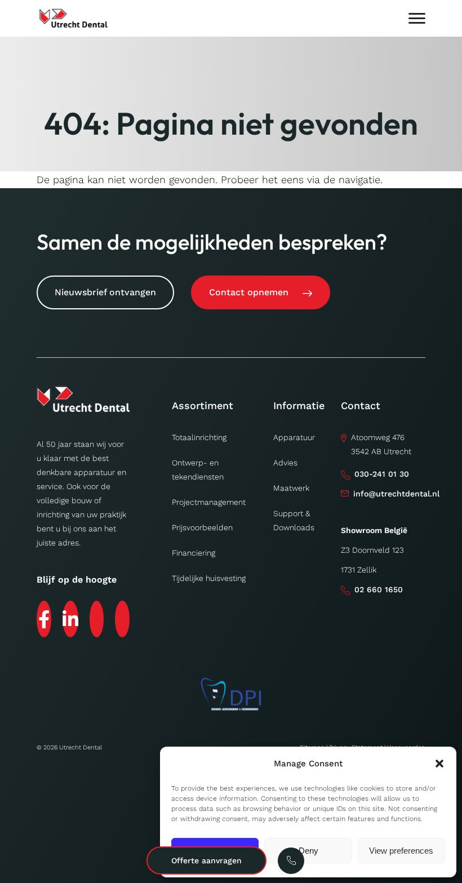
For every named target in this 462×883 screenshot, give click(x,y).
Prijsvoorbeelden (202, 527)
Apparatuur (294, 437)
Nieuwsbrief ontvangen (105, 292)
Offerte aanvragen (206, 860)
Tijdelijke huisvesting (209, 578)
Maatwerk (291, 487)
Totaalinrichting (199, 437)
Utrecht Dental (80, 747)
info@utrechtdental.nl (396, 493)
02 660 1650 (378, 589)
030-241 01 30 (381, 473)
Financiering (193, 552)
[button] (439, 763)
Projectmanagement (209, 502)
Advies (285, 462)
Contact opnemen (248, 292)
